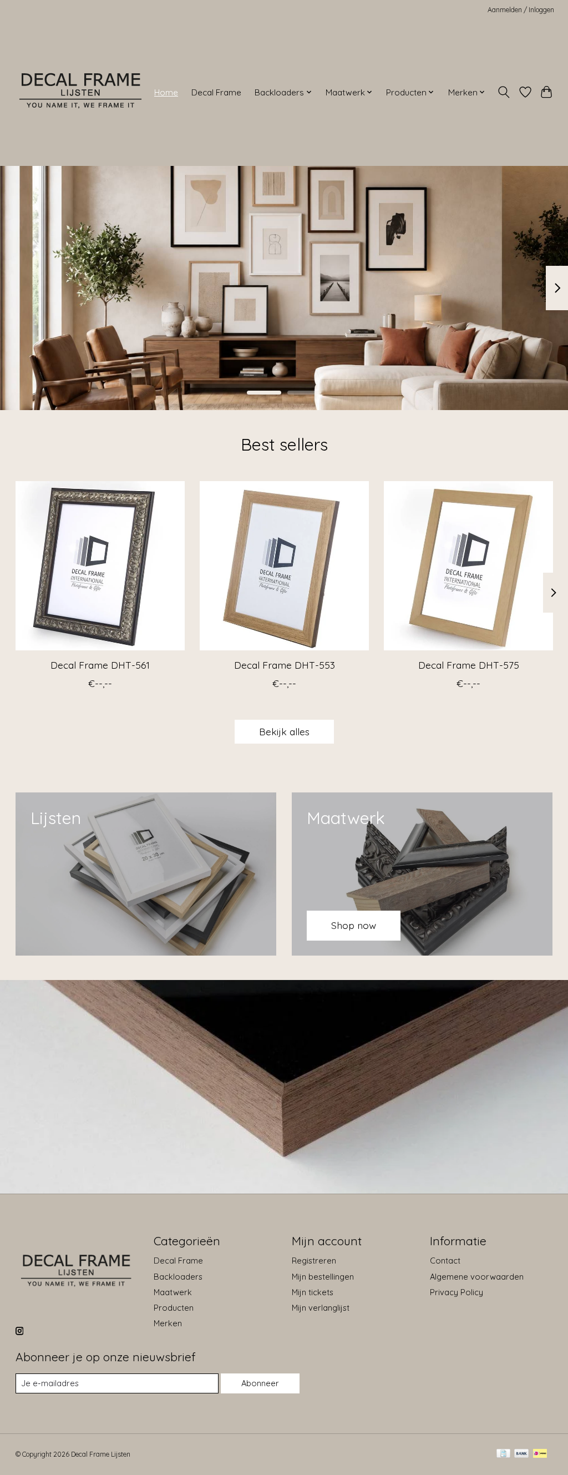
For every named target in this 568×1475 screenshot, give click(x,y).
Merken (168, 1323)
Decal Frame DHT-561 (99, 665)
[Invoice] (503, 1454)
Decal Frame (216, 92)
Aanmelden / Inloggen (521, 10)
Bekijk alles (284, 731)
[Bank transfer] (521, 1454)
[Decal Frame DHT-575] (468, 565)
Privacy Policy (456, 1292)
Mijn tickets (312, 1292)
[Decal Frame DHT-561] (100, 565)
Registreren (314, 1260)
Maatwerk (173, 1292)
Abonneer (260, 1383)
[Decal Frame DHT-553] (284, 565)
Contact (445, 1260)
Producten (174, 1307)
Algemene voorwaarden (477, 1276)
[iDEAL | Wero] (540, 1454)
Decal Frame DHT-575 (468, 665)
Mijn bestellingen (323, 1276)
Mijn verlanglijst (320, 1307)
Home (166, 92)
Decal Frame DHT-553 (284, 665)
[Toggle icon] (503, 92)
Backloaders (178, 1276)
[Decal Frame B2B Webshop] (81, 92)
